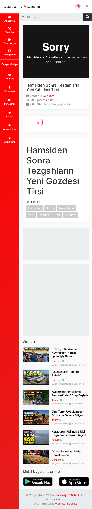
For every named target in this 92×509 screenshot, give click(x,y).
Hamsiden (35, 208)
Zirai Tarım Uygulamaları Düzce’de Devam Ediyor (67, 413)
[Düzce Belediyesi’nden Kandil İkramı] (36, 456)
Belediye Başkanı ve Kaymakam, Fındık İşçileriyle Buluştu (65, 352)
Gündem (48, 95)
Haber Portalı (77, 6)
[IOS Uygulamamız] (74, 481)
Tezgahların (66, 208)
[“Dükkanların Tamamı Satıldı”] (36, 377)
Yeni (31, 215)
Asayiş (55, 439)
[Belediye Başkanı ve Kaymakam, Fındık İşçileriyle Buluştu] (36, 354)
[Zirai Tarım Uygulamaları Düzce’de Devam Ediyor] (36, 417)
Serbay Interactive (67, 503)
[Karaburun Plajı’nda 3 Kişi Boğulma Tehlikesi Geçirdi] (36, 437)
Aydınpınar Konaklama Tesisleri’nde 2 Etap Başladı (70, 393)
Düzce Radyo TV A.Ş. (65, 495)
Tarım (55, 419)
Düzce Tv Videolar (21, 6)
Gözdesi (44, 215)
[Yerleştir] (39, 122)
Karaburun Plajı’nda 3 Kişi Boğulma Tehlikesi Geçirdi (69, 433)
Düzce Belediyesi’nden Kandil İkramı (67, 453)
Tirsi (57, 215)
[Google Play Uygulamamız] (38, 481)
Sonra (50, 208)
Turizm (55, 399)
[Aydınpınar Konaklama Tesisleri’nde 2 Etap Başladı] (36, 397)
